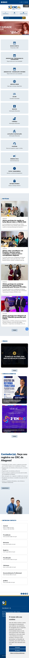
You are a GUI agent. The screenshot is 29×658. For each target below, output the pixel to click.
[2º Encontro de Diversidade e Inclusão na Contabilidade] (14, 418)
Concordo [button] (17, 647)
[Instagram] (5, 2)
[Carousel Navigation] (14, 31)
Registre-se (5, 488)
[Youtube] (6, 2)
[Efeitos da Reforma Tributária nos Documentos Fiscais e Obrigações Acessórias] (14, 389)
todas (14, 330)
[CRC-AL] (14, 7)
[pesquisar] (24, 18)
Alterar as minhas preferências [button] (17, 653)
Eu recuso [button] (17, 650)
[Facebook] (2, 2)
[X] (3, 2)
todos (14, 370)
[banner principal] (14, 29)
